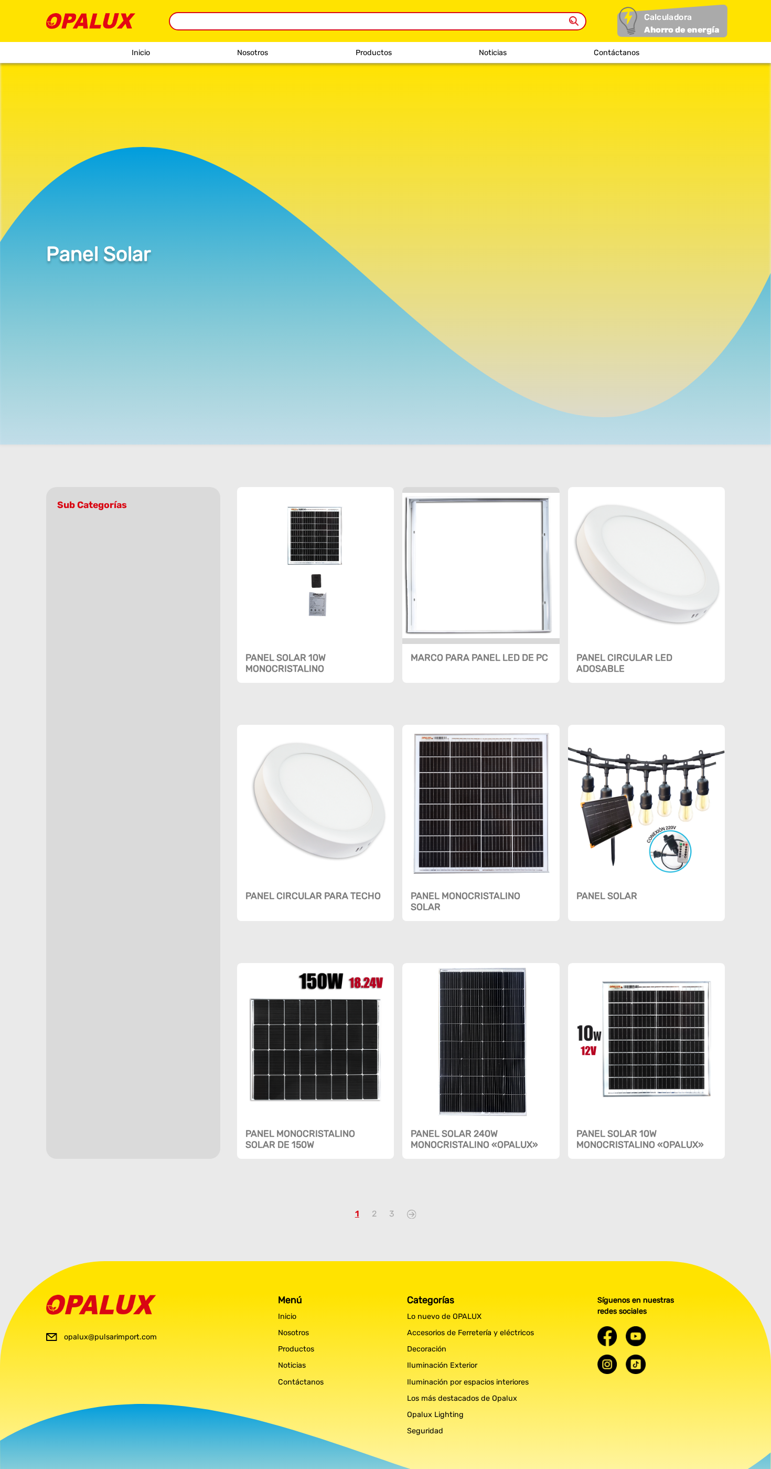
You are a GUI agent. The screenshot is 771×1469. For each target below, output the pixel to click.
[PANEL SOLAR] (646, 803)
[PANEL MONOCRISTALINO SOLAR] (480, 803)
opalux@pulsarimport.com (110, 1337)
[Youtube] (636, 1336)
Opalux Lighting (435, 1414)
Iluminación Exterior (442, 1365)
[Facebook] (607, 1336)
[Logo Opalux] (101, 1305)
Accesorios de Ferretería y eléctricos (470, 1332)
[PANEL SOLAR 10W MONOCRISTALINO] (315, 565)
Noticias (493, 52)
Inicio (141, 52)
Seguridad (425, 1430)
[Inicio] (90, 18)
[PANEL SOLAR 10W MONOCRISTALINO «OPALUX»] (646, 1041)
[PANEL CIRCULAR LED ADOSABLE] (646, 565)
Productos (374, 52)
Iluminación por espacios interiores (468, 1382)
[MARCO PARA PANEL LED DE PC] (480, 565)
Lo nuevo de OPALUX (444, 1316)
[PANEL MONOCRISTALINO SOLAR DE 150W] (315, 1041)
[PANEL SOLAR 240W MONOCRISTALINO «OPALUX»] (480, 1041)
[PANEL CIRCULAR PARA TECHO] (315, 803)
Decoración (426, 1349)
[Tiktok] (636, 1364)
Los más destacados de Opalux (462, 1398)
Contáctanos (616, 52)
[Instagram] (607, 1364)
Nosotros (252, 52)
